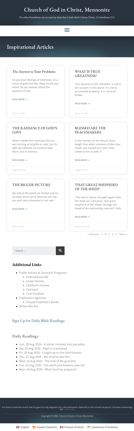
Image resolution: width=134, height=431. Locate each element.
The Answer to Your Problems (33, 71)
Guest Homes (35, 281)
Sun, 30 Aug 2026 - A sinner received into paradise (52, 344)
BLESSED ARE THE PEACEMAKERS (90, 130)
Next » (123, 234)
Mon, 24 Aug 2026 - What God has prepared (47, 369)
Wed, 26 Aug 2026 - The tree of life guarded (47, 361)
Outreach (32, 289)
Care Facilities (35, 294)
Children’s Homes (37, 285)
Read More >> (19, 99)
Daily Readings (25, 336)
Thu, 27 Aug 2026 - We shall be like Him (44, 357)
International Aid (37, 277)
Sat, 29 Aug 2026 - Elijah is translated (43, 348)
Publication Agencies (32, 298)
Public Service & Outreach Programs (43, 273)
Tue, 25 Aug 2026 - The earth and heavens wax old (51, 365)
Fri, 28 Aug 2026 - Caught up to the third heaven (50, 353)
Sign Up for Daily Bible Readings (38, 320)
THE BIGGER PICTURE (31, 184)
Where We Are (28, 306)
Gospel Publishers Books (42, 302)
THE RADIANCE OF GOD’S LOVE (34, 130)
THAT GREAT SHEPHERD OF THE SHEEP (96, 186)
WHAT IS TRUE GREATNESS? (87, 73)
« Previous (93, 234)
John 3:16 (69, 409)
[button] (67, 30)
